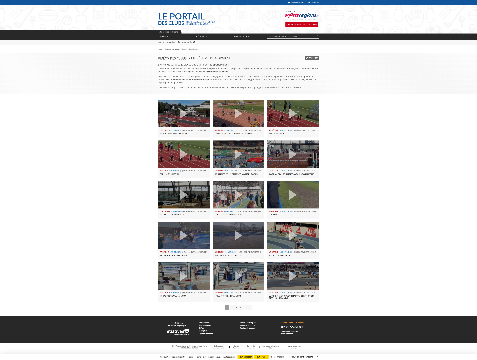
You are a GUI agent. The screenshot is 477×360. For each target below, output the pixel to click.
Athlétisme (172, 42)
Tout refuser (261, 356)
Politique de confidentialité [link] (300, 356)
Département (240, 36)
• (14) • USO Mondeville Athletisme (183, 130)
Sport (163, 36)
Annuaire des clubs (247, 325)
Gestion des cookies (251, 347)
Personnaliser (277, 356)
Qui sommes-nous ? (206, 334)
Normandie (187, 42)
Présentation (204, 323)
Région (200, 36)
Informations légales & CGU (270, 347)
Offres (201, 328)
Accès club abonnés (247, 328)
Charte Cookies (236, 347)
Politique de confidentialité (218, 347)
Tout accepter (245, 356)
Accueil (160, 49)
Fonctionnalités (205, 325)
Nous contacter (287, 334)
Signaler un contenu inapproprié (294, 347)
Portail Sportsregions (248, 323)
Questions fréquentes (289, 331)
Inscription (203, 331)
